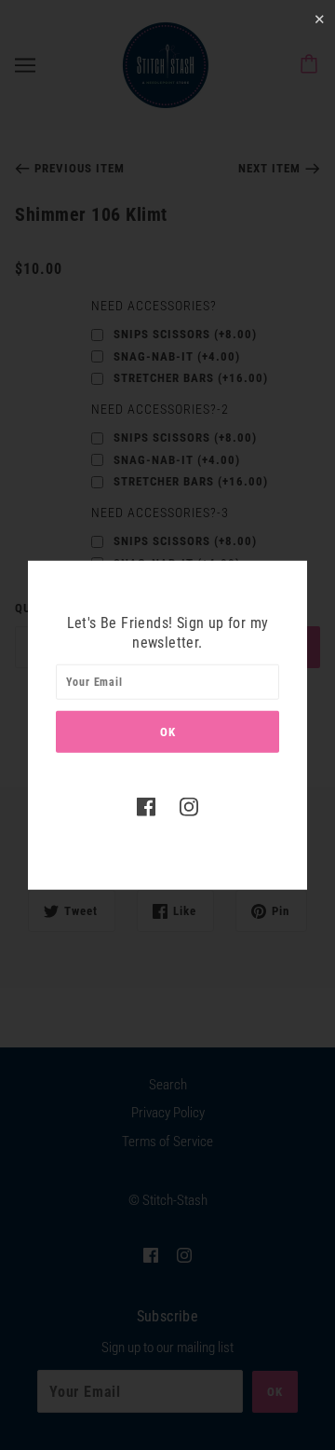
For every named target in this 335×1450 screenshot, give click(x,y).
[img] (146, 806)
